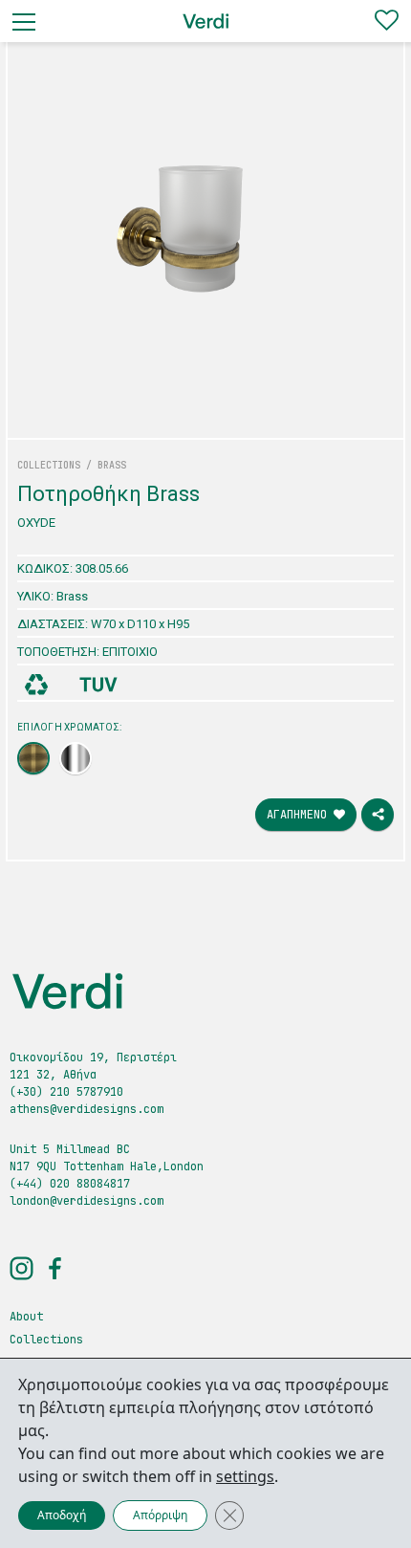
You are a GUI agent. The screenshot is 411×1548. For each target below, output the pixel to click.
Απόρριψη (160, 1515)
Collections (46, 1339)
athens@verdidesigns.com (86, 1109)
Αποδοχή (61, 1515)
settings (245, 1476)
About (26, 1316)
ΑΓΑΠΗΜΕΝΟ (300, 814)
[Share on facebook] (377, 814)
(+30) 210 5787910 (66, 1092)
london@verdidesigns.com (86, 1201)
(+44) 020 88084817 (70, 1183)
